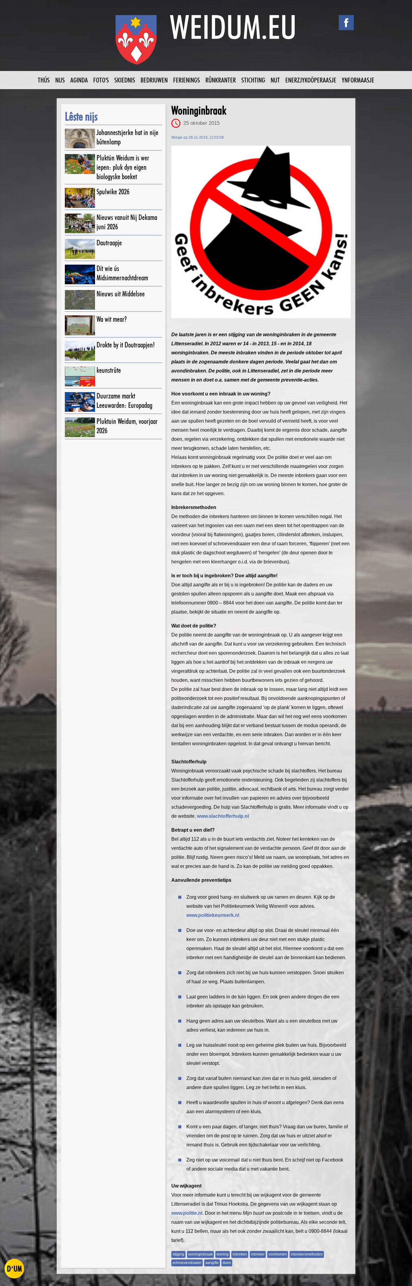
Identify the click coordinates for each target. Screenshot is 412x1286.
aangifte (212, 1263)
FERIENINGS (186, 80)
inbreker (258, 1254)
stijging (178, 1254)
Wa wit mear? (112, 319)
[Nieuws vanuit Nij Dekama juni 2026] (80, 223)
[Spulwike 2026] (80, 198)
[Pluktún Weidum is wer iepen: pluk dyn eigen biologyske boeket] (80, 164)
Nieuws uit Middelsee (121, 293)
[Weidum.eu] (206, 43)
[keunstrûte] (80, 376)
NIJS (60, 80)
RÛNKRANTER (220, 80)
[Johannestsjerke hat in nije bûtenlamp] (80, 138)
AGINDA (79, 80)
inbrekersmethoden (307, 1254)
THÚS (44, 80)
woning (223, 1254)
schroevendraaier (187, 1263)
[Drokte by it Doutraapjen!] (80, 351)
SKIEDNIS (124, 80)
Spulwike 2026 (113, 191)
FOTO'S (101, 80)
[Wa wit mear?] (80, 325)
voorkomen (277, 1254)
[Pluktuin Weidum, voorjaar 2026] (80, 427)
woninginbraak (200, 1254)
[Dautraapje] (80, 249)
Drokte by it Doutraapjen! (126, 344)
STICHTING (253, 80)
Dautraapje (109, 242)
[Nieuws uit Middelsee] (80, 300)
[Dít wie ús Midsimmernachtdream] (80, 274)
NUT (275, 80)
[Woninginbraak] (261, 232)
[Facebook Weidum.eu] (346, 22)
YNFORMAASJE (358, 80)
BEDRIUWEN (154, 80)
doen (227, 1263)
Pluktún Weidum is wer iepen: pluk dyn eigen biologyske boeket (123, 167)
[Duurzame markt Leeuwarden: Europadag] (80, 402)
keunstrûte (109, 370)
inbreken (240, 1254)
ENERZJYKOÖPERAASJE (310, 80)
